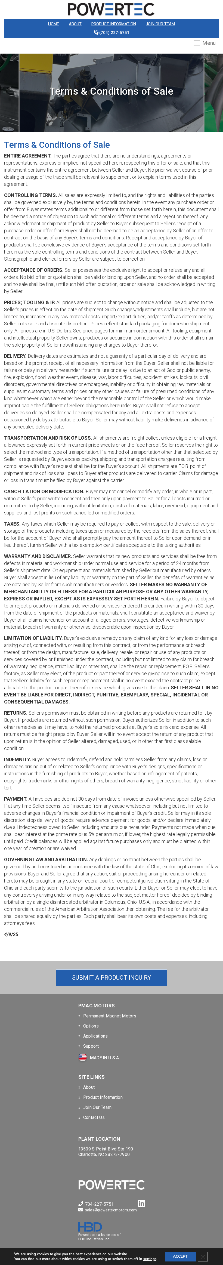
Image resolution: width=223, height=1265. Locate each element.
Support (91, 1046)
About (75, 23)
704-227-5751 (99, 1204)
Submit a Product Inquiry (111, 977)
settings (149, 1259)
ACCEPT (180, 1256)
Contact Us (94, 1117)
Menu (209, 43)
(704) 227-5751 (114, 32)
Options (91, 1026)
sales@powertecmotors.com (111, 1210)
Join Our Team (160, 23)
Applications (95, 1036)
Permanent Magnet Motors (109, 1016)
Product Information (113, 23)
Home (53, 23)
